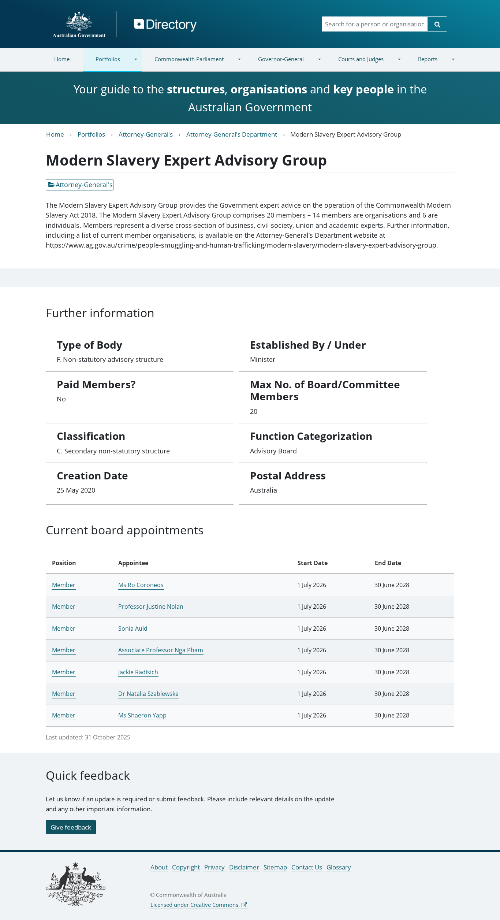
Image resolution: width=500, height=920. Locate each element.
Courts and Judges (354, 63)
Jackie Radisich (138, 672)
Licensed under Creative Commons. (195, 904)
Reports (421, 63)
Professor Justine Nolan (150, 606)
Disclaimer (244, 867)
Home (62, 59)
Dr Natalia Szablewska (148, 694)
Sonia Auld (133, 628)
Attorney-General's (146, 134)
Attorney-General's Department (231, 134)
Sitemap (275, 867)
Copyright (186, 867)
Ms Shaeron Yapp (142, 715)
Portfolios (101, 63)
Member (63, 585)
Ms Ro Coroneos (141, 585)
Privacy (214, 867)
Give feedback (71, 827)
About (159, 867)
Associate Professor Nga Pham (160, 650)
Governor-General (274, 63)
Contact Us (306, 867)
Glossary (339, 867)
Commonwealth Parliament (183, 63)
